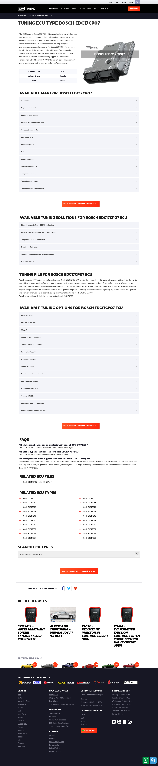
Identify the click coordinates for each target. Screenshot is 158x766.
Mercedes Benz (24, 701)
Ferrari (20, 727)
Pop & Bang (53, 701)
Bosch (35, 15)
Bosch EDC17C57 (29, 538)
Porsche (21, 708)
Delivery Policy (55, 751)
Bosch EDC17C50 (89, 525)
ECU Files (64, 8)
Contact (104, 8)
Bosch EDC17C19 (89, 507)
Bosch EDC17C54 (89, 529)
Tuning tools (84, 8)
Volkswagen (22, 704)
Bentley (20, 737)
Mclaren (21, 720)
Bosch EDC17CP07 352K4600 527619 (37, 482)
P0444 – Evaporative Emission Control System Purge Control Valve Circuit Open (127, 636)
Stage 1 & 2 (53, 695)
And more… (22, 746)
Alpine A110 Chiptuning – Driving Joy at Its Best (61, 631)
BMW (20, 698)
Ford (19, 711)
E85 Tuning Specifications (59, 723)
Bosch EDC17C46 (29, 520)
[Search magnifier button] (137, 554)
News (74, 8)
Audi (19, 695)
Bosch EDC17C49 (29, 525)
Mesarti (21, 730)
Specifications (54, 713)
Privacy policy (54, 745)
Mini (19, 740)
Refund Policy (54, 748)
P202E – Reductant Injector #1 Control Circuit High (95, 632)
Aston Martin (22, 733)
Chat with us (89, 730)
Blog (124, 2)
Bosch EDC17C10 (29, 503)
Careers (52, 735)
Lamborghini (22, 724)
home (20, 15)
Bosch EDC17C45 (89, 516)
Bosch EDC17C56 (89, 534)
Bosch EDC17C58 (89, 538)
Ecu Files (52, 717)
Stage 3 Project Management (60, 698)
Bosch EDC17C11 (89, 503)
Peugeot (21, 743)
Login (131, 2)
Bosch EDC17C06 (29, 498)
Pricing (109, 2)
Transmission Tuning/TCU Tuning (61, 704)
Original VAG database (57, 720)
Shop (96, 8)
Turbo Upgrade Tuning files (59, 726)
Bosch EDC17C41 (29, 512)
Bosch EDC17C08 (89, 498)
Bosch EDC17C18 (29, 507)
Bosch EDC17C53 (29, 529)
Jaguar (20, 717)
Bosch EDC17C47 (89, 520)
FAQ (117, 2)
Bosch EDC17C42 (89, 512)
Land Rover (22, 714)
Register (134, 8)
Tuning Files (52, 8)
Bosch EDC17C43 (29, 516)
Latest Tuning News (56, 742)
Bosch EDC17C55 (29, 534)
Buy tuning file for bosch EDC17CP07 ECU (80, 204)
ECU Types (27, 15)
